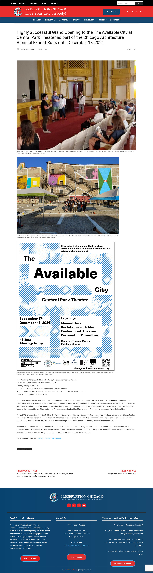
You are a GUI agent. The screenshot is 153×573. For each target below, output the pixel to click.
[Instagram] (137, 12)
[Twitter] (132, 12)
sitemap (76, 552)
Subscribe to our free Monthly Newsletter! (120, 518)
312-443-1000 (76, 542)
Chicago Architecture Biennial (49, 438)
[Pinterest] (34, 55)
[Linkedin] (29, 55)
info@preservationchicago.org (76, 545)
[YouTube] (141, 12)
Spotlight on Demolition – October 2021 (121, 474)
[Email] (44, 55)
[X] (24, 55)
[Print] (50, 55)
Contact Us (61, 518)
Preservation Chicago (27, 49)
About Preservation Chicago (22, 518)
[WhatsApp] (39, 55)
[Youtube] (84, 505)
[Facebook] (128, 12)
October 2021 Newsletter (24, 449)
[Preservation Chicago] (41, 11)
